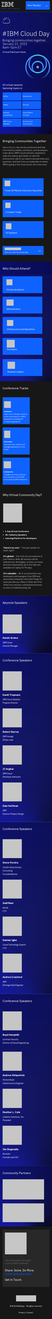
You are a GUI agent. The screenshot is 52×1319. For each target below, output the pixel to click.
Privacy (22, 1312)
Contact (29, 1312)
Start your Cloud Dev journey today (16, 252)
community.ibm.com (18, 1273)
